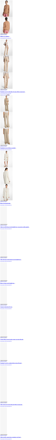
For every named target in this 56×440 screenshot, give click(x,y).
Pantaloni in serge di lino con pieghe (8, 147)
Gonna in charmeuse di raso (6, 306)
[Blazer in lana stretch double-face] (28, 271)
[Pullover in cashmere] (28, 16)
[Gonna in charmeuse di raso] (28, 295)
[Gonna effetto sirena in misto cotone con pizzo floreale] (28, 323)
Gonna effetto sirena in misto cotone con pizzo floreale (11, 339)
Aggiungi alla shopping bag (4, 89)
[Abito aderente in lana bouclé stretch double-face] (28, 243)
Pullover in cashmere (4, 36)
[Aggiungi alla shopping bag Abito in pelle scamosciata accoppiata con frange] (21, 437)
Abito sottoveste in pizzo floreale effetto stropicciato (11, 404)
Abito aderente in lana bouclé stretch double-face (10, 259)
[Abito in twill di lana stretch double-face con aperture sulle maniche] (28, 215)
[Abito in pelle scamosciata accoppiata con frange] (28, 420)
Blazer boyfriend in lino (5, 203)
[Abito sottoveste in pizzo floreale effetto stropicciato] (28, 384)
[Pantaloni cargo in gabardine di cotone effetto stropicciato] (28, 64)
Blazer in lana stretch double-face (7, 283)
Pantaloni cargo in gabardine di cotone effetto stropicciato (12, 91)
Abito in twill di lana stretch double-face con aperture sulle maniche (14, 227)
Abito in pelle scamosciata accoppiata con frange (10, 437)
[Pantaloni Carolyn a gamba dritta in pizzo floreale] (28, 351)
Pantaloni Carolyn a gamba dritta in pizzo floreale (11, 363)
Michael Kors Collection (3, 34)
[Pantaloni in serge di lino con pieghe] (28, 120)
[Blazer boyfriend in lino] (28, 175)
